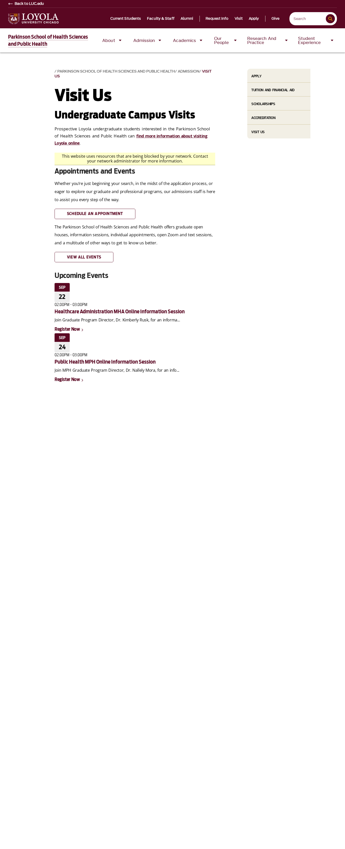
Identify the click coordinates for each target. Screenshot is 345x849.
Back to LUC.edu (29, 4)
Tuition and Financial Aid (272, 90)
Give (275, 18)
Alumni (187, 18)
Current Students (125, 18)
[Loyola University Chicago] (33, 18)
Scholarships (263, 104)
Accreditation (263, 118)
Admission (188, 71)
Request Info (217, 18)
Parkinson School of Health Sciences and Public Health (116, 71)
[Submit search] (330, 18)
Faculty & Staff (161, 18)
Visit (239, 18)
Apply (254, 18)
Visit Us (257, 132)
